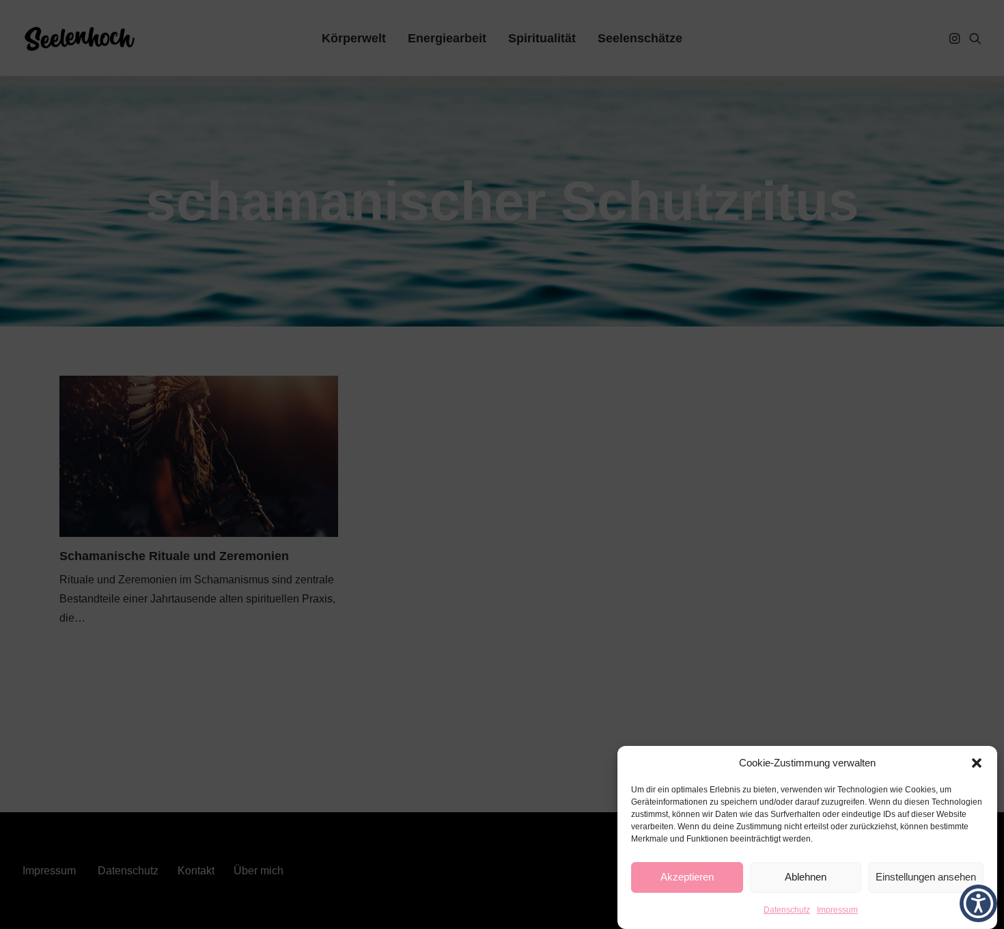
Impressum (837, 910)
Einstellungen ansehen (926, 877)
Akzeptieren (687, 877)
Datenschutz (787, 910)
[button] (977, 763)
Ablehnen (805, 877)
